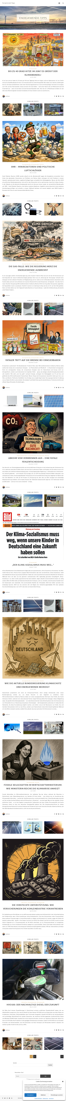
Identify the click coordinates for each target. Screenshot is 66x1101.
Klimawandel (33, 68)
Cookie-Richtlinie (38, 1098)
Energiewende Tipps (8, 3)
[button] (63, 1081)
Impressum (51, 1098)
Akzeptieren (30, 1095)
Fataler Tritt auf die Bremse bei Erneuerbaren (33, 360)
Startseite (20, 1098)
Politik (42, 164)
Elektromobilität (22, 455)
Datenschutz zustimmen (34, 1079)
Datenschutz (45, 1098)
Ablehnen (43, 1095)
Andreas (7, 96)
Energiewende (26, 164)
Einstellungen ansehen (57, 1095)
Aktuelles (24, 902)
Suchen (15, 1063)
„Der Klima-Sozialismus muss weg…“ (33, 565)
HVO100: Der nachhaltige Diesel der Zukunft (33, 1004)
